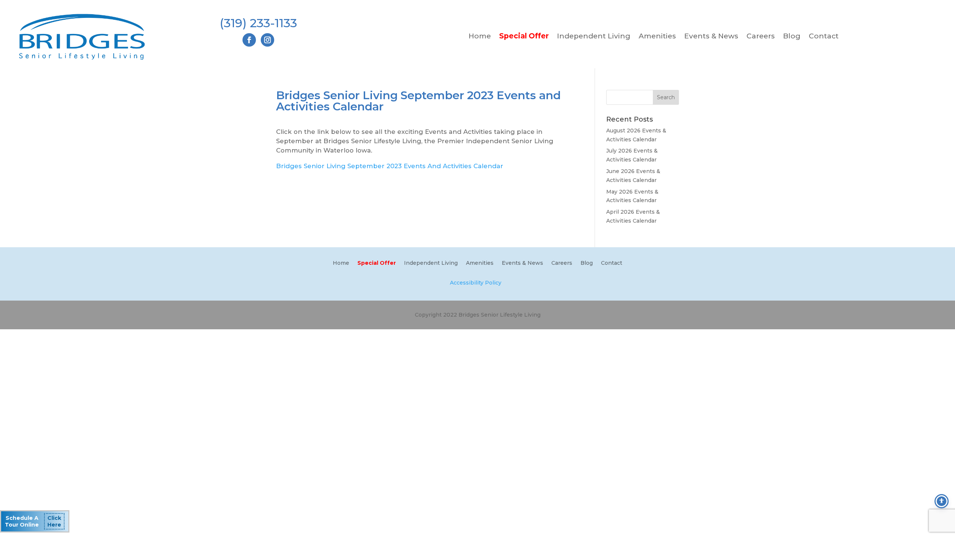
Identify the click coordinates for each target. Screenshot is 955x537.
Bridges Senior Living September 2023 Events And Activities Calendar (389, 166)
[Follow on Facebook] (249, 40)
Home (480, 37)
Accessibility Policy (475, 282)
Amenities (657, 37)
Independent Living (593, 37)
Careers (760, 37)
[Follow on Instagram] (267, 40)
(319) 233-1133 (258, 23)
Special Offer (524, 37)
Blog (792, 37)
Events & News (711, 37)
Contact (824, 37)
